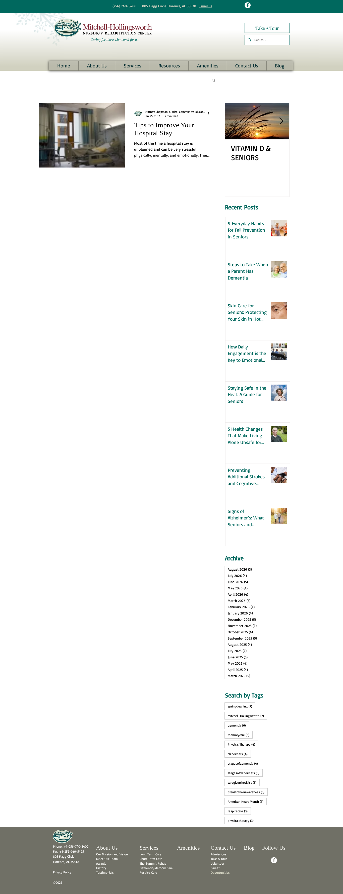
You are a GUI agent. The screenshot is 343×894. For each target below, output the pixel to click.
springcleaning (241, 706)
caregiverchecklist (244, 782)
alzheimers (239, 754)
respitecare (239, 811)
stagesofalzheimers (245, 773)
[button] (96, 65)
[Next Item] (281, 121)
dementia (238, 725)
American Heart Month (247, 801)
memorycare (240, 735)
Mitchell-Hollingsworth (247, 715)
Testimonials (105, 872)
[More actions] (210, 114)
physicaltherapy (242, 820)
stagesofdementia (244, 763)
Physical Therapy (243, 744)
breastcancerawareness (248, 792)
